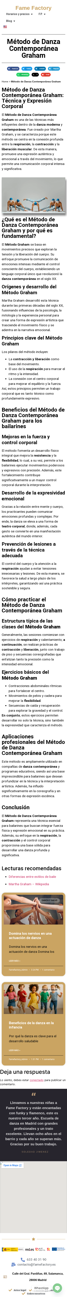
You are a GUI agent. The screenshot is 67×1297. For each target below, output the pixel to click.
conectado (37, 1080)
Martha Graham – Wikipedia (29, 884)
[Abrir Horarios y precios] (31, 14)
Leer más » (14, 961)
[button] (13, 69)
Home (5, 81)
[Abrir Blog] (14, 21)
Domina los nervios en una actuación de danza (30, 935)
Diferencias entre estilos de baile (32, 877)
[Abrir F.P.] (44, 14)
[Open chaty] (57, 1288)
